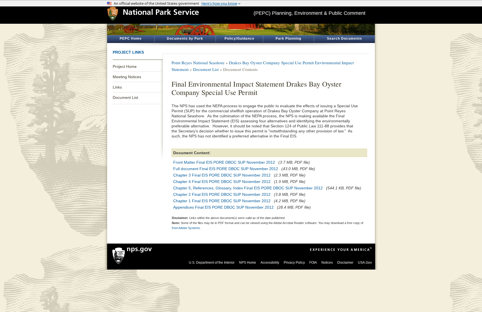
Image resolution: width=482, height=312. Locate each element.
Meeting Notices (127, 77)
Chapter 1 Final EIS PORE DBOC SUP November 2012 (222, 201)
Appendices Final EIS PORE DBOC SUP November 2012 (223, 207)
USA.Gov (365, 263)
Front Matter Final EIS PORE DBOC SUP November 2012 (224, 162)
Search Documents (344, 39)
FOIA (313, 263)
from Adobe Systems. (186, 228)
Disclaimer (345, 263)
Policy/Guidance (239, 39)
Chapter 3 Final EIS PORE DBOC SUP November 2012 (222, 175)
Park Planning (288, 39)
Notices (327, 263)
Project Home (125, 66)
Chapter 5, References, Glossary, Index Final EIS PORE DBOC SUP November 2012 (248, 188)
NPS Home (247, 263)
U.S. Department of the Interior (212, 263)
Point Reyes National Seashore (198, 62)
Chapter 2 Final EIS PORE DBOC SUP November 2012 (222, 194)
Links (117, 87)
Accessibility (270, 263)
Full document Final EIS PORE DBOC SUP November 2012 (225, 168)
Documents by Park (185, 39)
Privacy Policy (294, 263)
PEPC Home (131, 39)
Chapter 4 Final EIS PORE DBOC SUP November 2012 (222, 181)
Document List (125, 97)
